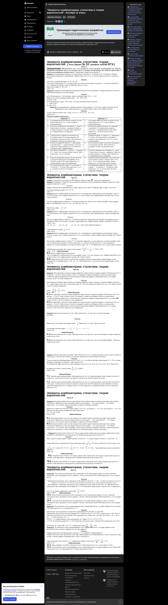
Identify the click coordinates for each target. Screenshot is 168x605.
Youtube (86, 578)
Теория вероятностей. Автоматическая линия (134, 71)
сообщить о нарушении (79, 559)
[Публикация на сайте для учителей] (50, 32)
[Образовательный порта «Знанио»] (28, 4)
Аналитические (21, 595)
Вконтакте (87, 573)
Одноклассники (89, 575)
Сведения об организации (73, 573)
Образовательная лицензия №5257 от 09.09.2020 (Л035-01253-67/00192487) (113, 574)
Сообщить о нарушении (72, 597)
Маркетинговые (32, 595)
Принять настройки (9, 599)
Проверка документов (72, 589)
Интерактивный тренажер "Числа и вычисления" (133, 49)
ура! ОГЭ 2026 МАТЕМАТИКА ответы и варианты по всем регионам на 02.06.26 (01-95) (135, 20)
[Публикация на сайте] (40, 13)
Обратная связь (70, 592)
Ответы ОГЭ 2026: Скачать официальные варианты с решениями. (135, 28)
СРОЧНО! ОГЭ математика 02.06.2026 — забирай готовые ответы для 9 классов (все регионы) (134, 10)
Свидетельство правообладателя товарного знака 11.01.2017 (112, 583)
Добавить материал (32, 46)
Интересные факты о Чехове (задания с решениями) (135, 35)
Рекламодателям (70, 594)
